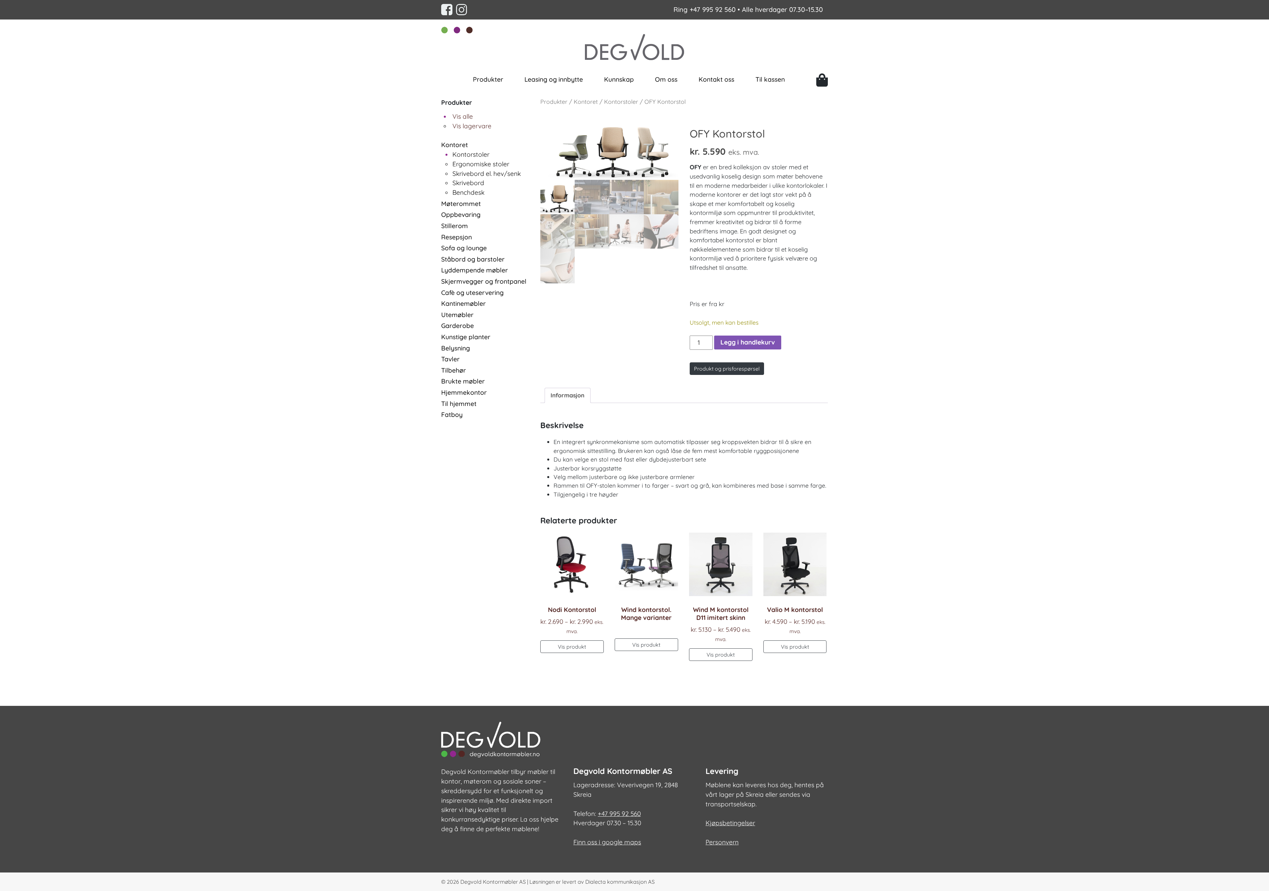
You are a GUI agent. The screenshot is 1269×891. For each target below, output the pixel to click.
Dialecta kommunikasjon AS (620, 881)
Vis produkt (572, 646)
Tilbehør (453, 370)
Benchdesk (468, 192)
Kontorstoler (470, 154)
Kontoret (454, 145)
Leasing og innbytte (553, 79)
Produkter (488, 79)
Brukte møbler (463, 381)
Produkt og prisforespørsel (727, 368)
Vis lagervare (471, 126)
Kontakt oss (716, 79)
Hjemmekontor (464, 392)
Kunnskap (619, 79)
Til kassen (770, 79)
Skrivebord (468, 183)
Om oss (666, 79)
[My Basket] (822, 80)
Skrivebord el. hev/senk (486, 174)
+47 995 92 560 (713, 9)
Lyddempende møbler (474, 270)
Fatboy (452, 415)
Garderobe (457, 326)
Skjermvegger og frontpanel (483, 281)
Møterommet (461, 204)
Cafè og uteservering (472, 293)
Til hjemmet (459, 404)
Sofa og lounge (464, 248)
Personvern (722, 842)
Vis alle (462, 116)
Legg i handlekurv (747, 342)
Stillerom (454, 226)
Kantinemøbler (463, 303)
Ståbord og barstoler (473, 259)
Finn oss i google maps (607, 842)
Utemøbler (457, 315)
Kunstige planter (465, 337)
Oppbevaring (461, 215)
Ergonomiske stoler (480, 164)
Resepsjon (456, 237)
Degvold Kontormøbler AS (493, 881)
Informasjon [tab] (567, 395)
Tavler (450, 359)
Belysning (455, 348)
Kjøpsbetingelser (730, 823)
